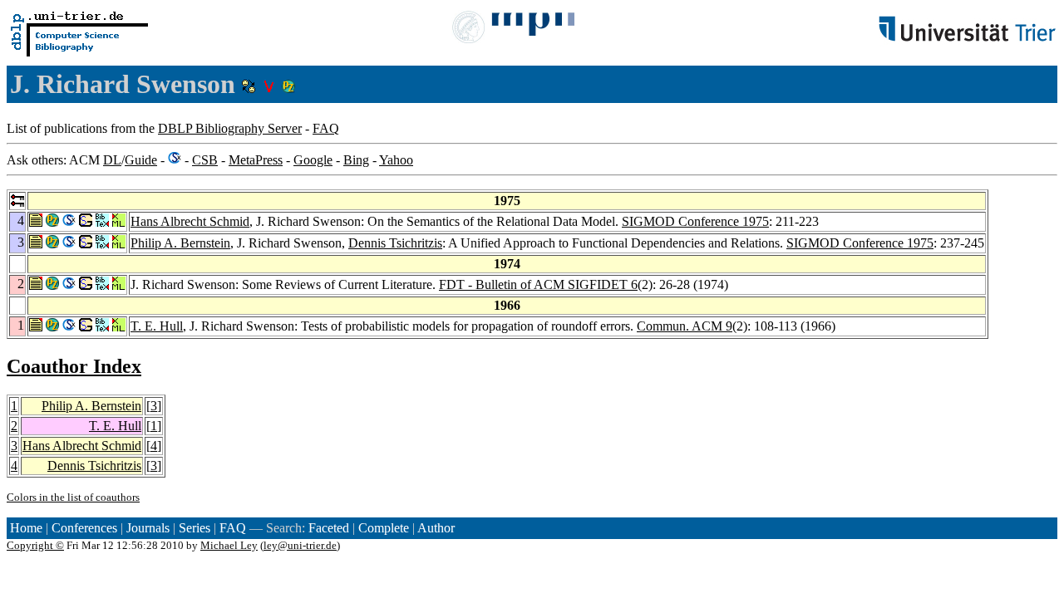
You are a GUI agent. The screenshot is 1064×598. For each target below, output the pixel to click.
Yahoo (396, 160)
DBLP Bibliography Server (230, 128)
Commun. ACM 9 (684, 326)
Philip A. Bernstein (180, 243)
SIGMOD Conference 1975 (695, 221)
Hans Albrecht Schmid (190, 221)
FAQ (326, 128)
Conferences (84, 528)
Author (436, 528)
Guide (141, 160)
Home (26, 528)
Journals (148, 528)
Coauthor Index (74, 366)
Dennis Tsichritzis (395, 243)
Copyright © (35, 545)
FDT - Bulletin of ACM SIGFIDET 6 (538, 284)
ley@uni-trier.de (300, 545)
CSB (205, 160)
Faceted (328, 528)
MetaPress (256, 160)
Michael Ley (229, 545)
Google (312, 160)
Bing (356, 160)
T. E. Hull (157, 326)
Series (194, 528)
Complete (383, 528)
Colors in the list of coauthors (73, 497)
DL (112, 160)
